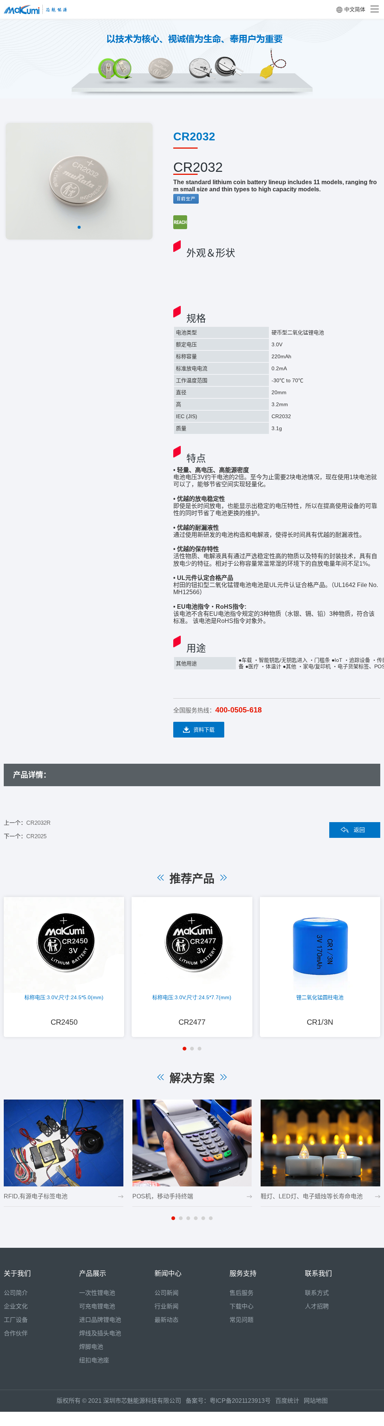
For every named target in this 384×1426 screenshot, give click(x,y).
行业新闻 (166, 1306)
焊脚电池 (91, 1347)
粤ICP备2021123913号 (240, 1401)
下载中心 (242, 1306)
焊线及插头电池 (100, 1333)
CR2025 (36, 836)
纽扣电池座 (94, 1360)
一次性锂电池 (97, 1293)
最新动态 (166, 1320)
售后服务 (242, 1293)
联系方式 (317, 1293)
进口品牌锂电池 (100, 1320)
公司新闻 (166, 1293)
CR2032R (38, 823)
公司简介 (16, 1293)
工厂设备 (16, 1320)
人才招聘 (317, 1306)
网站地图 (316, 1401)
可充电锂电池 (97, 1306)
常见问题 (242, 1320)
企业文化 (16, 1306)
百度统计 (289, 1401)
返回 (359, 830)
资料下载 (204, 730)
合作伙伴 (16, 1333)
